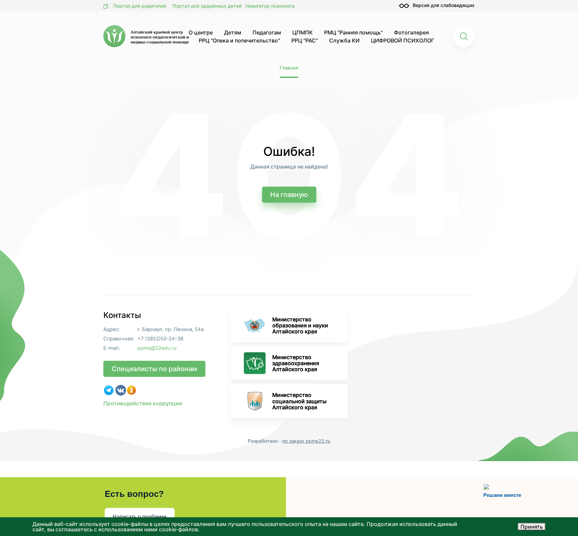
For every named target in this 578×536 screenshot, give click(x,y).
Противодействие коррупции (142, 403)
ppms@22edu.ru (157, 348)
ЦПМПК (302, 32)
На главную (289, 195)
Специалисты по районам (154, 369)
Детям (232, 32)
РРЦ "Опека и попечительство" (239, 40)
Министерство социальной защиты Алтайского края (299, 401)
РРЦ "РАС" (304, 40)
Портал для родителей (139, 6)
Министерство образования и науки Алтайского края (300, 325)
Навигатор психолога (270, 6)
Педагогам (267, 32)
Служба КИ (344, 40)
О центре (201, 32)
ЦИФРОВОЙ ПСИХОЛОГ (402, 40)
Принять (531, 526)
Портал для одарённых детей (207, 6)
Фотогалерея (411, 32)
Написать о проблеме (140, 517)
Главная (289, 68)
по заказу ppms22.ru (306, 441)
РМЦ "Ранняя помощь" (353, 32)
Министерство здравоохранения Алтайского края (295, 363)
